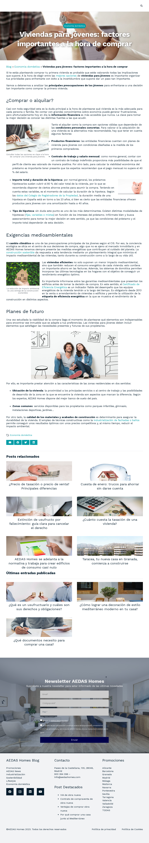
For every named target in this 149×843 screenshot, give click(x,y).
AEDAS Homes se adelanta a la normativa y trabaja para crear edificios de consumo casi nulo (39, 563)
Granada (107, 774)
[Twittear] (25, 442)
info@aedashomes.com (67, 777)
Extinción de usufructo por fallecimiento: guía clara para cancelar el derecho (39, 524)
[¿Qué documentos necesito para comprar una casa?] (39, 619)
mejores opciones (66, 75)
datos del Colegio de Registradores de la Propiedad (47, 195)
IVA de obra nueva (70, 795)
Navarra (106, 787)
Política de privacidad (104, 829)
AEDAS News (13, 771)
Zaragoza (107, 807)
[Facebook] (10, 791)
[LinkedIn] (30, 791)
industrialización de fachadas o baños (116, 420)
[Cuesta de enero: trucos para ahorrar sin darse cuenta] (110, 463)
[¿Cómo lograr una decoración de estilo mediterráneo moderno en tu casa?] (110, 583)
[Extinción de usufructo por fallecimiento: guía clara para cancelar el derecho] (39, 498)
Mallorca (107, 784)
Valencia (107, 800)
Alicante (106, 768)
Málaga (106, 781)
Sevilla (106, 794)
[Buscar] (141, 5)
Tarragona (108, 797)
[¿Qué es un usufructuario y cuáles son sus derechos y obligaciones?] (39, 583)
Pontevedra (108, 790)
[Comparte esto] (18, 442)
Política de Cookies (132, 829)
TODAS (106, 810)
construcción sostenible (20, 252)
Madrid (106, 777)
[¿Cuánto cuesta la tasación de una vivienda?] (110, 498)
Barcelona (107, 771)
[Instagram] (20, 791)
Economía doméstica (27, 66)
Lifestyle (11, 781)
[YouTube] (40, 791)
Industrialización (15, 774)
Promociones (13, 768)
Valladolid (107, 803)
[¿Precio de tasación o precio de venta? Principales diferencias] (39, 463)
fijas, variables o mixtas (40, 214)
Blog (8, 66)
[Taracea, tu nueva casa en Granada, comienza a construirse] (110, 538)
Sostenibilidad (14, 777)
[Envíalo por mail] (10, 442)
